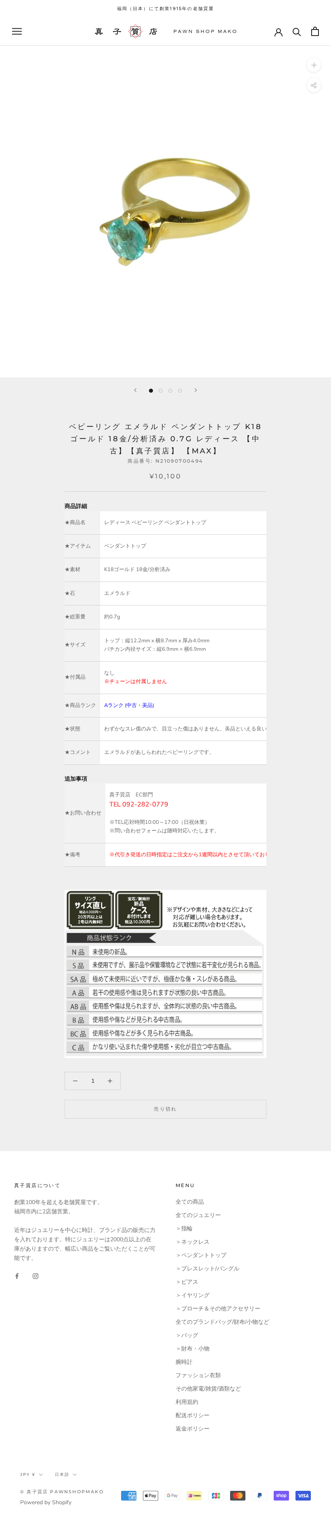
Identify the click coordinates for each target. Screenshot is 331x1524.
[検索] (297, 31)
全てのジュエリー (198, 1215)
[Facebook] (17, 1275)
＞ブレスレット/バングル (207, 1268)
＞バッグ (187, 1335)
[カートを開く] (315, 31)
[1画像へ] (151, 391)
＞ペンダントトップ (201, 1255)
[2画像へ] (161, 391)
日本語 (62, 1474)
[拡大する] (314, 65)
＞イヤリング (192, 1295)
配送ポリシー (192, 1415)
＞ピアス (187, 1282)
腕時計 (184, 1362)
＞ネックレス (192, 1242)
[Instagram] (35, 1275)
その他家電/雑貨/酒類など (208, 1389)
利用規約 (187, 1402)
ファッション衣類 (198, 1375)
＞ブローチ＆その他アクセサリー (218, 1308)
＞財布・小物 (192, 1349)
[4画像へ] (180, 391)
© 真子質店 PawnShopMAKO (62, 1491)
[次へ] (196, 390)
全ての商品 (190, 1202)
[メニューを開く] (17, 31)
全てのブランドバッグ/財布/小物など (222, 1322)
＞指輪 (184, 1228)
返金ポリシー (192, 1429)
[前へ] (135, 390)
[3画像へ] (170, 391)
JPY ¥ (28, 1474)
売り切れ (165, 1109)
